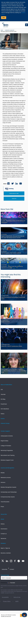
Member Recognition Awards (8, 487)
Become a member (6, 553)
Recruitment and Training (7, 455)
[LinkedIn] (7, 561)
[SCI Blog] (19, 561)
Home (2, 30)
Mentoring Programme (7, 450)
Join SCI (14, 198)
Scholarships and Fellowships (9, 492)
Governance (4, 528)
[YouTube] (23, 561)
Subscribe (4, 569)
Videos (2, 413)
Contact (12, 569)
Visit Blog (11, 188)
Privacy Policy (7, 601)
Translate (12, 582)
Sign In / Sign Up (5, 548)
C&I (2, 389)
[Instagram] (11, 561)
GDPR (16, 601)
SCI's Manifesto (5, 408)
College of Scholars (6, 445)
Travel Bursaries (5, 501)
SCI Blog (3, 399)
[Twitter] (2, 561)
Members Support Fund (7, 460)
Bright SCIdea (4, 440)
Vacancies (3, 538)
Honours (3, 482)
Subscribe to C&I (13, 193)
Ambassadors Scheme (7, 436)
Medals (3, 472)
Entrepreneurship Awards (8, 496)
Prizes (2, 506)
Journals (3, 394)
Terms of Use (16, 597)
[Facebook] (15, 561)
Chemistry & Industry (9, 30)
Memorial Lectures (6, 477)
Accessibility (5, 597)
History (3, 524)
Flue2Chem (4, 404)
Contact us (4, 533)
